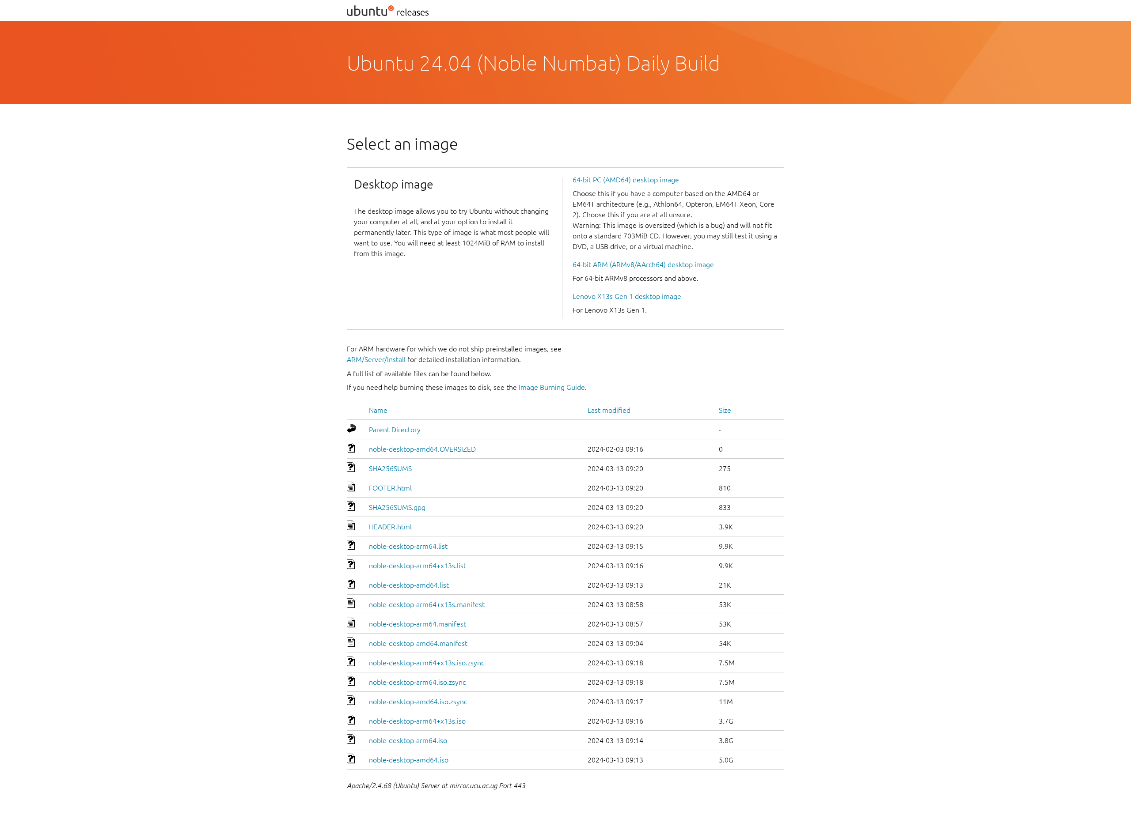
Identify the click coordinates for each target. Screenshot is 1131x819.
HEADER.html (390, 527)
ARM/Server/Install (376, 359)
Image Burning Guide (552, 387)
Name (378, 410)
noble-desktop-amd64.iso (408, 760)
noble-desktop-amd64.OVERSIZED (422, 449)
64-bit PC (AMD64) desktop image (626, 180)
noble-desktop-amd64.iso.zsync (418, 702)
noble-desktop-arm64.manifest (417, 624)
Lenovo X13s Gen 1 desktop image (627, 296)
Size (725, 410)
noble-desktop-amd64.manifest (418, 643)
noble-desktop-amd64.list (409, 585)
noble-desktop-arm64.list (408, 546)
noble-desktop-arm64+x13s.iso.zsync (426, 663)
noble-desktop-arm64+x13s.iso (417, 721)
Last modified (609, 410)
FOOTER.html (390, 488)
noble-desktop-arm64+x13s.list (417, 566)
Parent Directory (395, 430)
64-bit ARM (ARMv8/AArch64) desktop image (643, 264)
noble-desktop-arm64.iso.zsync (417, 682)
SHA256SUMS (390, 468)
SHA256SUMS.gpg (397, 507)
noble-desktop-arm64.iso (408, 740)
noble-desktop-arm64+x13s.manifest (427, 604)
